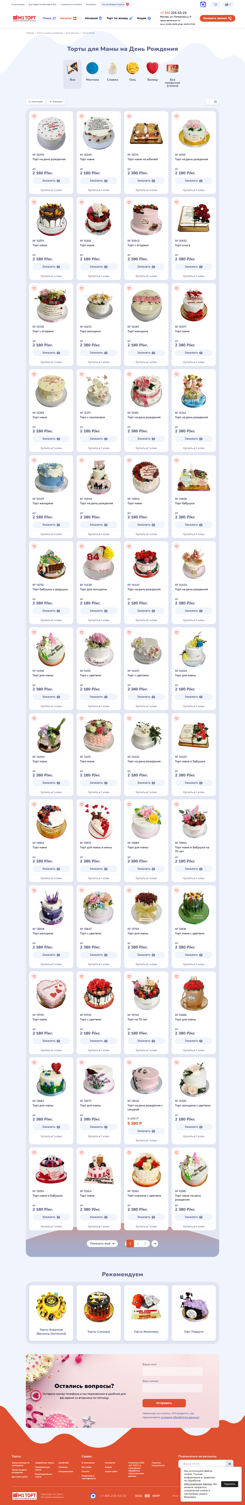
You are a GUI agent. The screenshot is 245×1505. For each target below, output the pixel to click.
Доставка (87, 1467)
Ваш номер (150, 1381)
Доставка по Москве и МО (42, 4)
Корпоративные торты (43, 1475)
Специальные (65, 1471)
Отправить (164, 1403)
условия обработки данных (180, 1417)
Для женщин (72, 33)
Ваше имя (149, 1364)
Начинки (63, 1467)
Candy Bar (63, 1462)
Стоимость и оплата (71, 4)
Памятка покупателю (158, 1464)
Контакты (91, 4)
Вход (175, 1495)
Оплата (85, 1471)
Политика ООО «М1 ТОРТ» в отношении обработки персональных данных (136, 1469)
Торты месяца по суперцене (21, 1464)
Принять (229, 1483)
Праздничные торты (42, 1468)
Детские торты (20, 1476)
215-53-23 (173, 13)
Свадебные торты (44, 1462)
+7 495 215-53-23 (113, 1496)
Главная (30, 33)
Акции (108, 1467)
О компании (18, 4)
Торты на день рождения (50, 33)
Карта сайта (111, 1471)
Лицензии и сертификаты (89, 1477)
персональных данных (198, 1483)
